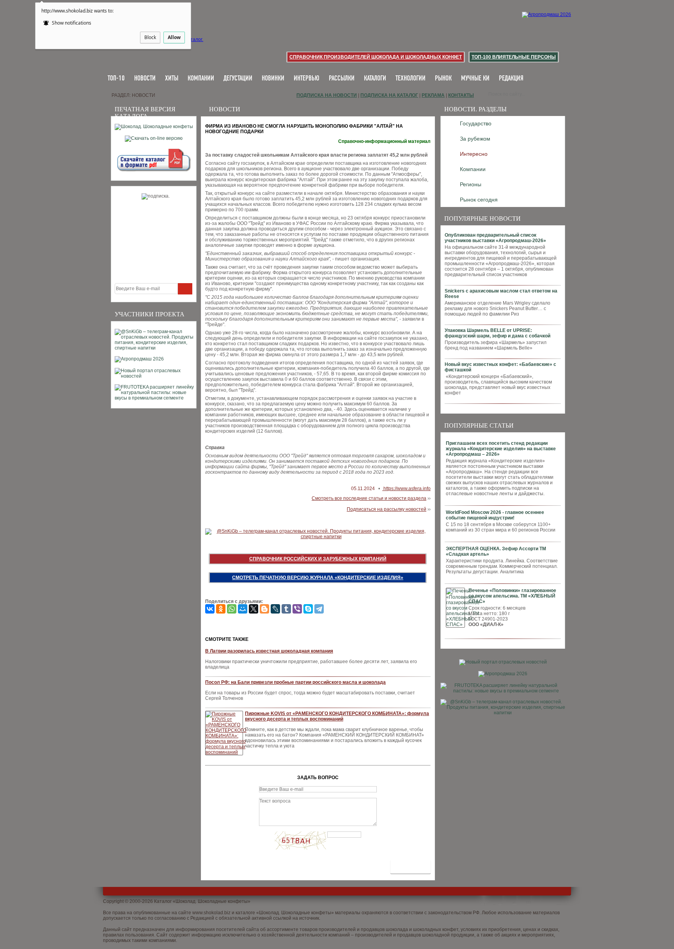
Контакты (461, 95)
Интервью (306, 78)
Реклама (433, 95)
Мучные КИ (475, 78)
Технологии (411, 78)
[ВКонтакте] (210, 609)
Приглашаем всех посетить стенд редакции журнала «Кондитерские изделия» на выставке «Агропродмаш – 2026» (501, 449)
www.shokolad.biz (211, 912)
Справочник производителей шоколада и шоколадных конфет (375, 57)
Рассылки (342, 78)
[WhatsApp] (231, 609)
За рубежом (475, 139)
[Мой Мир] (242, 609)
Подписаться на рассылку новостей (386, 509)
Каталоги (375, 78)
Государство (475, 123)
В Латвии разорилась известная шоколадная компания (269, 651)
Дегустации (237, 78)
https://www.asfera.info (406, 488)
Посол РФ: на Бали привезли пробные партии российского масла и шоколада (295, 682)
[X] (253, 609)
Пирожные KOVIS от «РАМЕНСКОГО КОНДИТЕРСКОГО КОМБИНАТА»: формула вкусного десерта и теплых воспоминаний (337, 716)
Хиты (171, 78)
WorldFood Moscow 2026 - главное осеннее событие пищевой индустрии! (495, 515)
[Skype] (308, 609)
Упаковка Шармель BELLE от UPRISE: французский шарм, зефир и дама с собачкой (497, 333)
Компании (201, 78)
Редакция (511, 78)
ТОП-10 (116, 78)
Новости (145, 78)
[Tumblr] (286, 609)
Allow (174, 37)
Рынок (443, 78)
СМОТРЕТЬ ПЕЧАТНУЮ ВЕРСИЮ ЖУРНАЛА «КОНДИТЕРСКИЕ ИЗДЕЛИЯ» (317, 577)
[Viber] (297, 609)
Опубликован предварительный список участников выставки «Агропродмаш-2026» (495, 237)
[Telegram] (319, 609)
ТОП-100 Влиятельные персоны (514, 57)
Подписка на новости (326, 95)
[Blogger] (264, 609)
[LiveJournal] (275, 609)
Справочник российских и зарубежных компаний (318, 559)
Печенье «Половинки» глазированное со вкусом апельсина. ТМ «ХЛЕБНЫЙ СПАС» (512, 596)
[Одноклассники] (220, 609)
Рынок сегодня (479, 199)
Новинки (273, 78)
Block (150, 37)
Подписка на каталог (389, 95)
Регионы (470, 184)
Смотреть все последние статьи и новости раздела (369, 498)
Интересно (474, 154)
